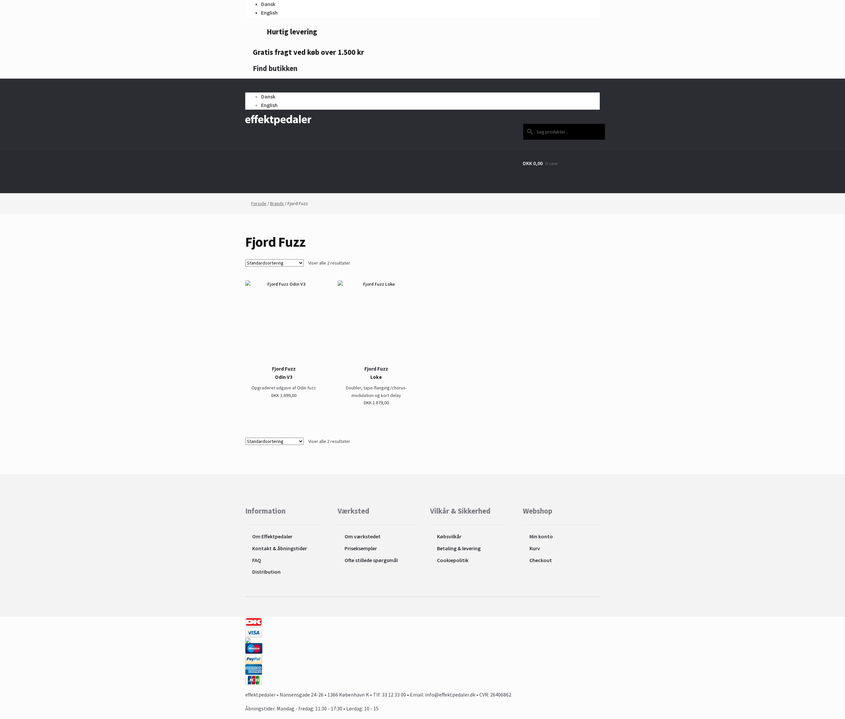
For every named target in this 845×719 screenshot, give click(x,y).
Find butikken (274, 68)
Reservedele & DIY (395, 163)
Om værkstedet (363, 536)
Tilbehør (353, 163)
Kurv (534, 548)
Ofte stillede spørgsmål (371, 560)
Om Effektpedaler (272, 536)
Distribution (266, 571)
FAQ (256, 560)
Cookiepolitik (452, 560)
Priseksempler (361, 548)
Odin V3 (283, 377)
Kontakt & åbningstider (279, 548)
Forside (258, 203)
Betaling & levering (459, 548)
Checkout (540, 560)
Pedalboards (317, 163)
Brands (253, 163)
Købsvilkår (449, 536)
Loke (376, 377)
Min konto (541, 536)
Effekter (282, 163)
